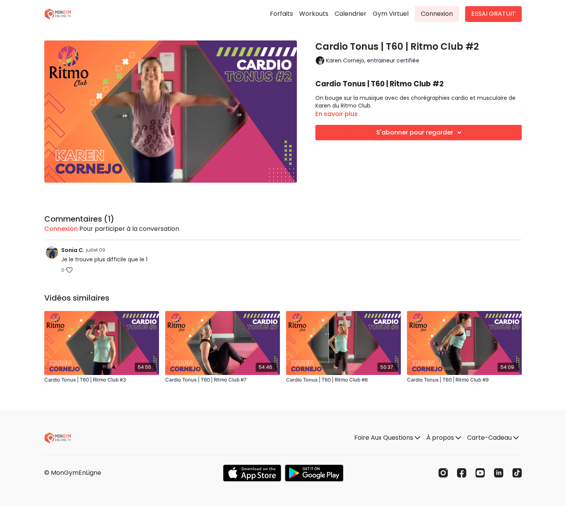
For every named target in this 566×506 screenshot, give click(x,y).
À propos (440, 437)
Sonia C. (72, 250)
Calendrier (351, 13)
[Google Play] (314, 473)
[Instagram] (443, 472)
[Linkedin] (498, 472)
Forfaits (281, 13)
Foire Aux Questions (384, 437)
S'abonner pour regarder (414, 132)
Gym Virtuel (391, 13)
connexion (61, 228)
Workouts (313, 13)
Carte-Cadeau (490, 437)
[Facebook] (461, 472)
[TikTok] (517, 472)
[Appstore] (252, 473)
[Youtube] (480, 472)
